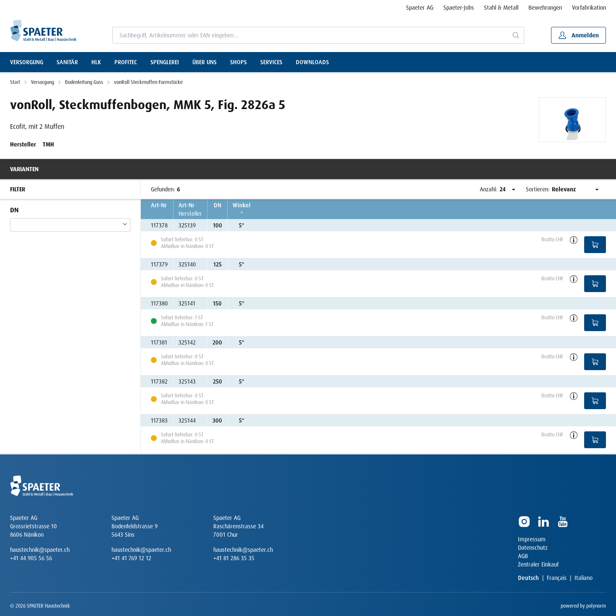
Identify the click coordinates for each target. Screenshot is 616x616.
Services (271, 62)
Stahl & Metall (501, 7)
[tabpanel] (572, 119)
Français (557, 578)
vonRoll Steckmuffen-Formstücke (148, 82)
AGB (523, 556)
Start (15, 82)
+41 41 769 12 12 (131, 558)
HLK (96, 62)
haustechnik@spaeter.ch (40, 549)
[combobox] (310, 35)
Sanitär (67, 62)
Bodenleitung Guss (84, 82)
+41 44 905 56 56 (31, 558)
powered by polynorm (583, 606)
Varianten (24, 169)
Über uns (204, 62)
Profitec (125, 62)
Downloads (312, 62)
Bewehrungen (545, 7)
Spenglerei (164, 62)
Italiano (584, 578)
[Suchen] (516, 35)
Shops (238, 62)
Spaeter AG (419, 7)
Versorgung (26, 62)
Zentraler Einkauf (538, 564)
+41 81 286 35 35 (233, 558)
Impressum (532, 539)
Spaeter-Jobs (458, 7)
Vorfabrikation (589, 7)
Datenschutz (533, 547)
